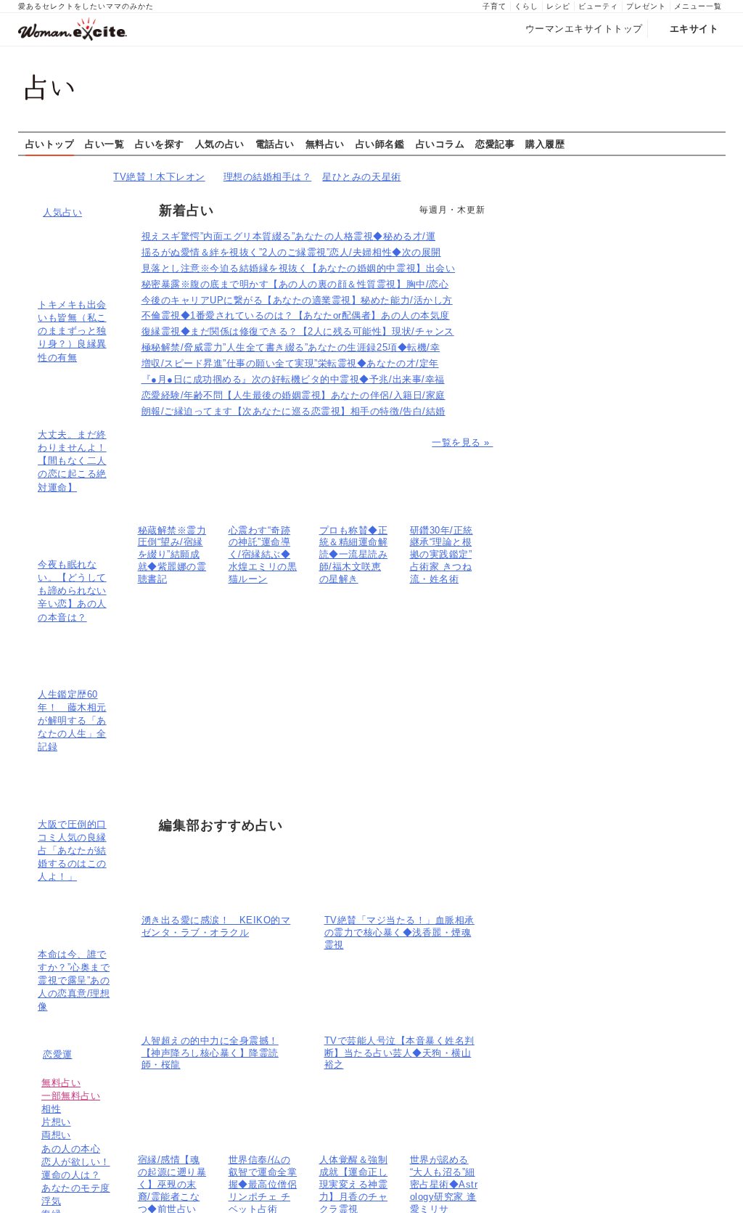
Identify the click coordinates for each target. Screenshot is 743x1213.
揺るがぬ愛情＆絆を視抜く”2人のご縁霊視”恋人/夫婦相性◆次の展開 (291, 252)
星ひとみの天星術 (361, 176)
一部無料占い (70, 1095)
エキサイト (694, 28)
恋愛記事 (494, 143)
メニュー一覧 (698, 6)
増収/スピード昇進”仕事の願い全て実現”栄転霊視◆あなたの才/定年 (290, 363)
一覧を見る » (462, 442)
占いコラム (440, 143)
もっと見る (616, 633)
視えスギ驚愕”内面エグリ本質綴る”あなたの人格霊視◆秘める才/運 (288, 236)
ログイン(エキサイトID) (580, 170)
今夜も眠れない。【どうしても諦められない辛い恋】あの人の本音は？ (72, 591)
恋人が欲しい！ (75, 1161)
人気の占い (220, 143)
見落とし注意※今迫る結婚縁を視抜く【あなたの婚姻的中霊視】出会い (298, 268)
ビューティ (598, 6)
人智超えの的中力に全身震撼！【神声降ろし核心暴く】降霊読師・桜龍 (210, 1053)
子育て (494, 6)
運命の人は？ (70, 1174)
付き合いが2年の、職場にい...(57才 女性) (617, 231)
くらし (526, 6)
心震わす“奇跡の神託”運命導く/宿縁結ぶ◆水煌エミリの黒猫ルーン (263, 555)
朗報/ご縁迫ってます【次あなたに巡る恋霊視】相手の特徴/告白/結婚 (293, 411)
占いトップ (50, 143)
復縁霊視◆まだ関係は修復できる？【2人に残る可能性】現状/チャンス (297, 331)
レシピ (558, 6)
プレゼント (646, 6)
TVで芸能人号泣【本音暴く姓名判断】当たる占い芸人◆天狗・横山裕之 (399, 1053)
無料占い (325, 143)
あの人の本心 (70, 1148)
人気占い (62, 212)
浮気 (51, 1201)
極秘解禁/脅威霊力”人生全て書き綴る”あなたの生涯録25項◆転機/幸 (290, 347)
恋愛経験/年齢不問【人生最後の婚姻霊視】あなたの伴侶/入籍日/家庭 (293, 395)
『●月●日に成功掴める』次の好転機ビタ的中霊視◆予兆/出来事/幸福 (293, 379)
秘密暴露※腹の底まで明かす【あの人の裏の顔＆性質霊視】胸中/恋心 (295, 284)
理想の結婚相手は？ (267, 176)
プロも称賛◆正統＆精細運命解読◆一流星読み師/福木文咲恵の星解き (353, 555)
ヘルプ (707, 170)
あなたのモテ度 (75, 1188)
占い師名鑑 (380, 143)
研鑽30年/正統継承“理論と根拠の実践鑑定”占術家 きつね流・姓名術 (441, 555)
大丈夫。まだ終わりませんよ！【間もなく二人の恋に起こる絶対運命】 (72, 461)
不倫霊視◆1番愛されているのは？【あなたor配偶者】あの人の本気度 (295, 315)
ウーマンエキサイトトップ (584, 28)
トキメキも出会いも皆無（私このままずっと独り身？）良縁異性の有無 (72, 331)
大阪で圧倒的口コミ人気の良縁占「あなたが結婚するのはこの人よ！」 (72, 851)
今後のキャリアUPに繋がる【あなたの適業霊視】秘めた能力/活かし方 (297, 300)
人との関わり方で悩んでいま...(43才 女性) (619, 253)
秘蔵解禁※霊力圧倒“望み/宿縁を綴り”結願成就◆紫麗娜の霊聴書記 (172, 555)
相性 (51, 1108)
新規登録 (664, 170)
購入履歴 (545, 143)
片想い (56, 1121)
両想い (56, 1135)
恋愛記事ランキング (555, 318)
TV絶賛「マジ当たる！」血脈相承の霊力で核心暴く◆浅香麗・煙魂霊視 (399, 932)
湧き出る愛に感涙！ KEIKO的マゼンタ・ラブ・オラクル (216, 926)
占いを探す (159, 143)
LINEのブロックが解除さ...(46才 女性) (611, 242)
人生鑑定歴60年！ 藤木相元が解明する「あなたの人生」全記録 (72, 721)
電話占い (275, 143)
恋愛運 (58, 1054)
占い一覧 (104, 143)
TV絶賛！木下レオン (159, 176)
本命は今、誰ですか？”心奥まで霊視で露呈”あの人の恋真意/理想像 (74, 981)
